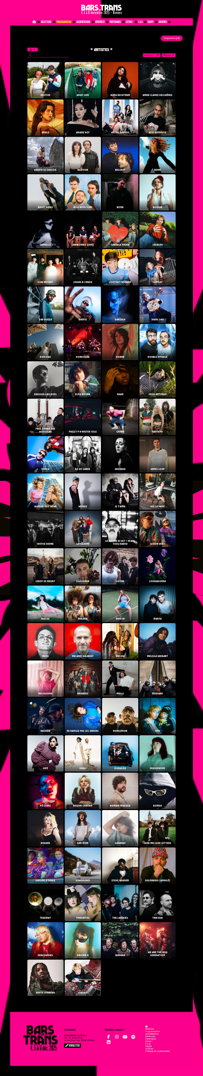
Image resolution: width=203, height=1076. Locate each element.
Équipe (151, 22)
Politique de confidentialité (157, 1051)
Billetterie (46, 22)
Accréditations (83, 22)
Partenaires (115, 22)
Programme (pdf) (172, 38)
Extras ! (129, 22)
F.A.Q (140, 22)
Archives (163, 22)
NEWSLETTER (74, 1045)
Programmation (63, 22)
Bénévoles (100, 22)
